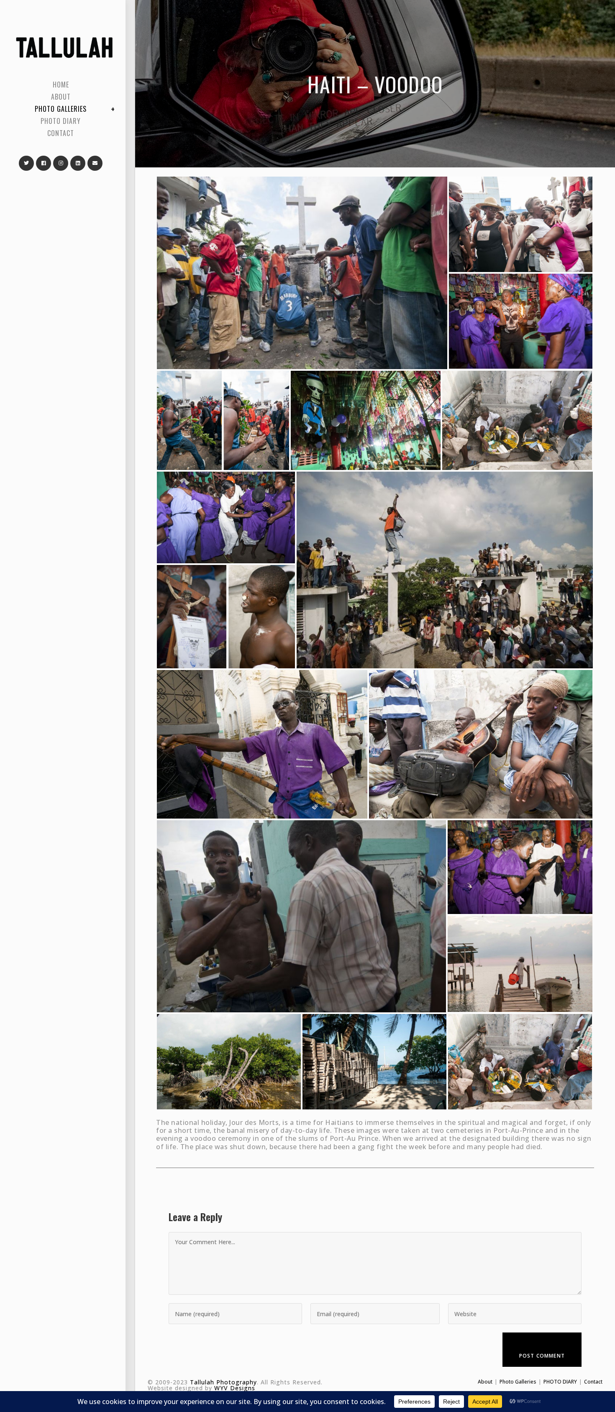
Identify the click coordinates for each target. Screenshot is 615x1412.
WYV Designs (234, 1388)
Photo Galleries (518, 1381)
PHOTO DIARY (560, 1381)
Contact (593, 1381)
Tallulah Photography (223, 1382)
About (485, 1381)
